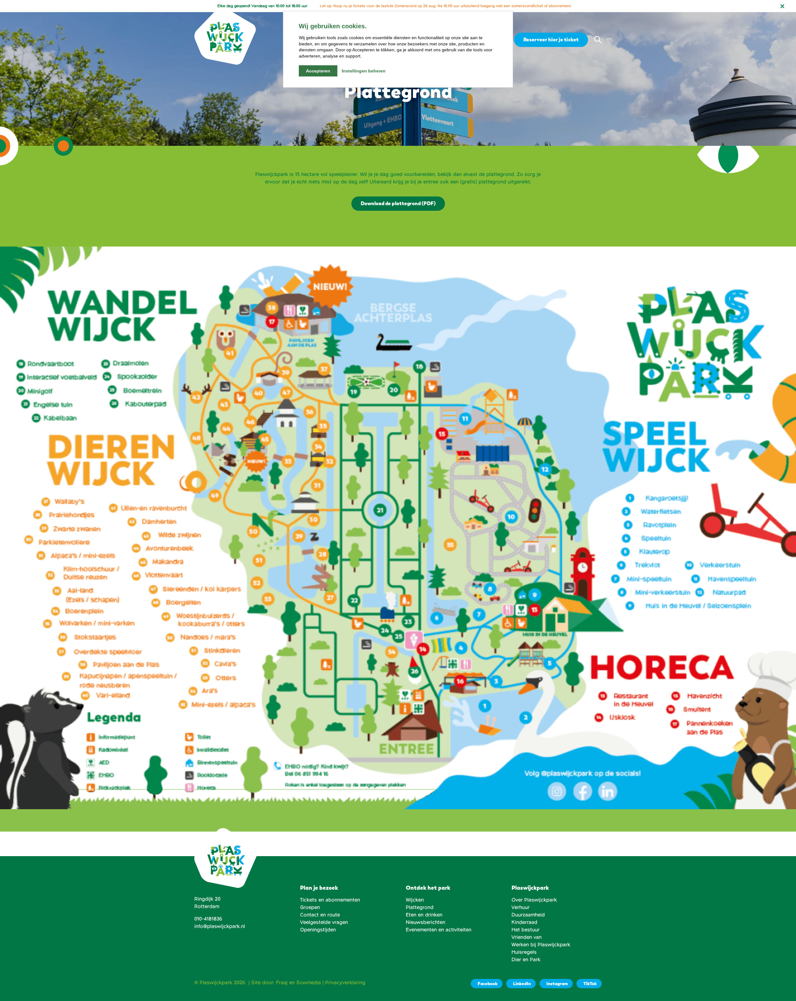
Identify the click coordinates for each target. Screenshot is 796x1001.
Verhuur (520, 907)
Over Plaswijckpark (534, 900)
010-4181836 (208, 919)
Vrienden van (526, 937)
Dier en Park (525, 960)
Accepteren (318, 70)
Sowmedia (308, 983)
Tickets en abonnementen (330, 900)
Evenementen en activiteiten (438, 930)
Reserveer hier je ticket (551, 39)
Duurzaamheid (528, 915)
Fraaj (282, 983)
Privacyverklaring (345, 983)
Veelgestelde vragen (324, 922)
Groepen (310, 907)
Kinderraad (524, 922)
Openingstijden (318, 930)
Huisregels (524, 952)
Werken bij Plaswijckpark (540, 945)
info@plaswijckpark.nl (219, 926)
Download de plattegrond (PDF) (398, 203)
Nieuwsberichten (425, 922)
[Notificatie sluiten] (782, 6)
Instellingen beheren (364, 70)
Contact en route (320, 915)
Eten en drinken (424, 915)
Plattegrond (419, 907)
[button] (598, 40)
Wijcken (415, 900)
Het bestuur (525, 930)
